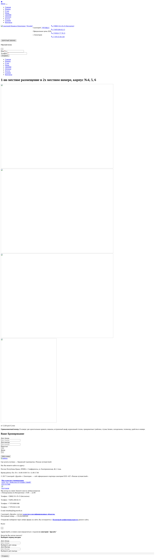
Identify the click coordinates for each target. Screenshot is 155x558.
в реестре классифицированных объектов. (39, 514)
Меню (3, 4)
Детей (3, 450)
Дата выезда (5, 442)
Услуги (7, 19)
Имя (2, 51)
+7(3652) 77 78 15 (59, 33)
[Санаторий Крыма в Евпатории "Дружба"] (17, 26)
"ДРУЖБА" (45, 28)
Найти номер (6, 456)
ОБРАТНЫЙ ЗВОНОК (9, 40)
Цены (7, 13)
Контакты (8, 22)
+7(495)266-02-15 (59, 29)
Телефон (4, 53)
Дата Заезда (5, 438)
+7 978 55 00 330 (59, 37)
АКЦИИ (8, 15)
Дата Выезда (5, 547)
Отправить (5, 56)
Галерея (8, 20)
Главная (8, 7)
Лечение (8, 17)
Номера (8, 9)
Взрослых (4, 446)
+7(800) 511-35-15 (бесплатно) (63, 26)
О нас (7, 11)
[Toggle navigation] (6, 4)
